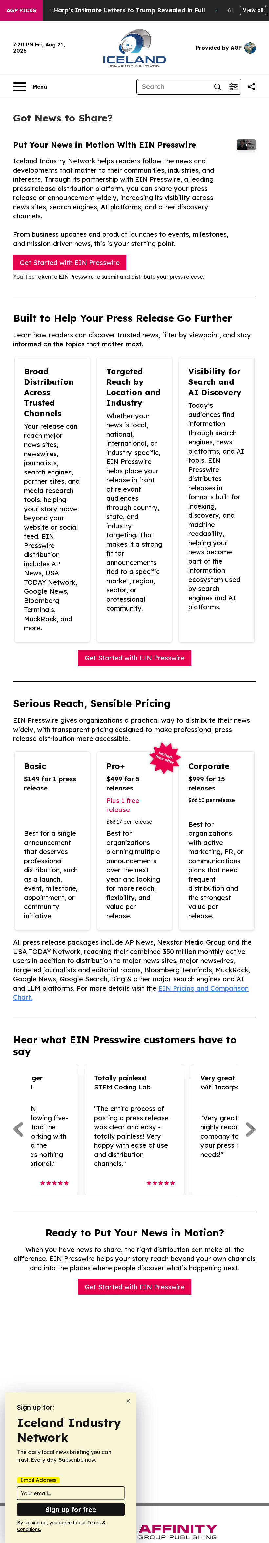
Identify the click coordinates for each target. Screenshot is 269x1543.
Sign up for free (71, 1509)
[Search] (217, 86)
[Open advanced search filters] (233, 86)
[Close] (128, 1401)
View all (253, 10)
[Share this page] (251, 86)
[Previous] (18, 1129)
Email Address (38, 1480)
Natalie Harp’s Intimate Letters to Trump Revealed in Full (117, 10)
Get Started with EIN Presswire (70, 262)
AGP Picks (21, 10)
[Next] (251, 1129)
